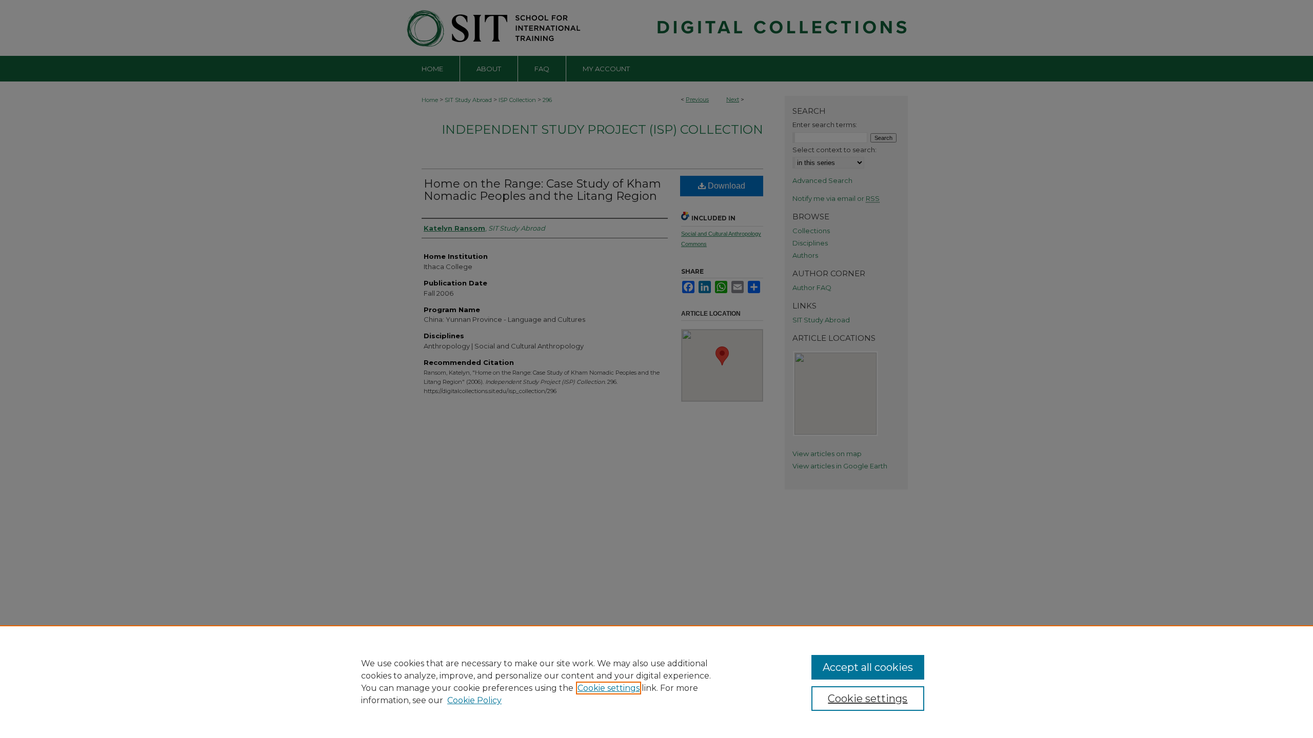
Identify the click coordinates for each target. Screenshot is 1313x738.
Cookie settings (609, 688)
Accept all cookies (868, 667)
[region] (656, 681)
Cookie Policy (474, 700)
